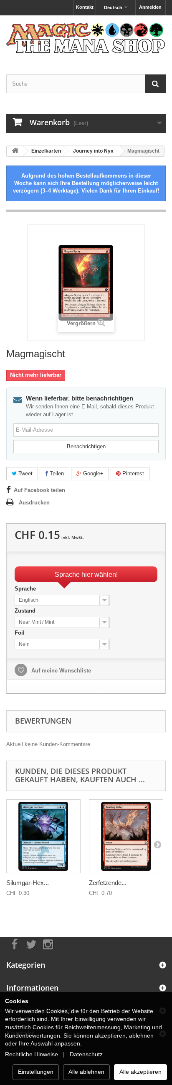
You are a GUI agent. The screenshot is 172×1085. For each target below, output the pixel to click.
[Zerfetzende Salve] (126, 836)
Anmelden (150, 7)
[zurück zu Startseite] (15, 151)
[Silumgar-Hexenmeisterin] (43, 836)
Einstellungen (35, 1071)
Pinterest (132, 473)
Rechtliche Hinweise (31, 1054)
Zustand (26, 611)
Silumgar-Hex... (27, 882)
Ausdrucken (34, 502)
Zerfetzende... (107, 882)
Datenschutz (86, 1054)
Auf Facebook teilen (39, 490)
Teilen (56, 473)
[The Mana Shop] (86, 38)
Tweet (25, 473)
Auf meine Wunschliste (60, 670)
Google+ (92, 473)
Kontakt (85, 7)
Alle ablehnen (86, 1071)
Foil (20, 633)
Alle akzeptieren (140, 1071)
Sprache (26, 589)
